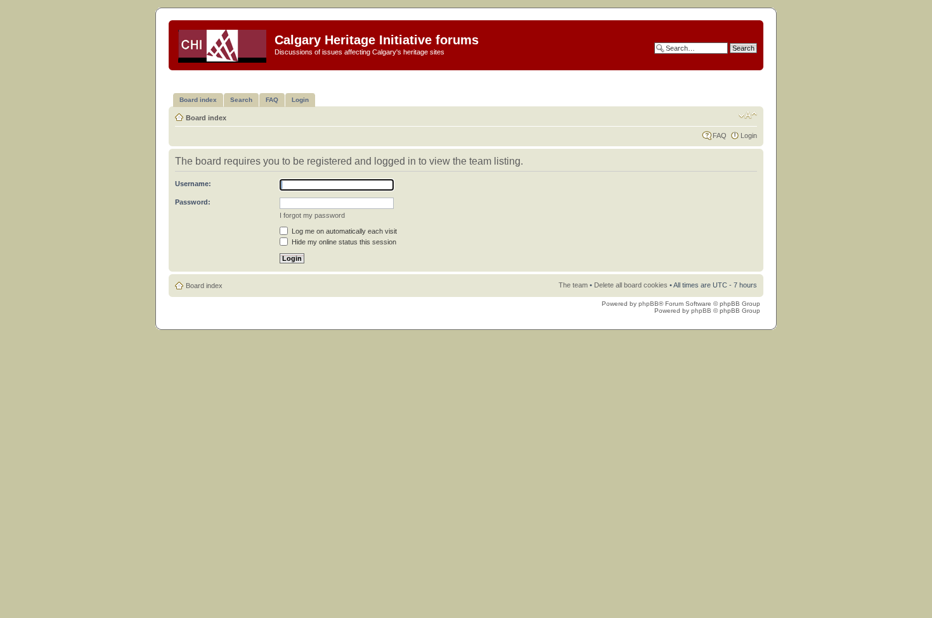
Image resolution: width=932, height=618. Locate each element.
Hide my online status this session (343, 242)
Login (749, 135)
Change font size (748, 115)
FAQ (720, 135)
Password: (192, 202)
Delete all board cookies (631, 285)
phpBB (648, 303)
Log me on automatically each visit (343, 231)
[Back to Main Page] (223, 43)
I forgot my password (312, 215)
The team (573, 285)
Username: (193, 183)
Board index (206, 118)
